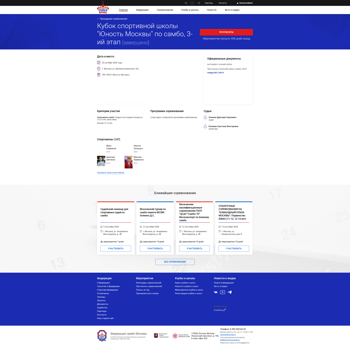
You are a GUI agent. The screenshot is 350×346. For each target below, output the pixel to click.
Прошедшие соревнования (113, 18)
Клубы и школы (190, 9)
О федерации (103, 283)
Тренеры (101, 297)
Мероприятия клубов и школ (189, 290)
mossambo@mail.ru (228, 335)
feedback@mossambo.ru (230, 340)
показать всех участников (110, 172)
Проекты (101, 300)
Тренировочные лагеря (147, 293)
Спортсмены (103, 293)
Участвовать (115, 248)
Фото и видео (232, 9)
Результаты (226, 32)
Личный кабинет (246, 3)
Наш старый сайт (105, 318)
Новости (211, 9)
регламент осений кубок (219, 64)
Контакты (223, 3)
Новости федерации (224, 283)
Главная (123, 9)
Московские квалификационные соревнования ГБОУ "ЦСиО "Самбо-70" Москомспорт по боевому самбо (194, 212)
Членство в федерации (108, 286)
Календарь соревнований (148, 283)
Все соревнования (175, 261)
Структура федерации (107, 290)
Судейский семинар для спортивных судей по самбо (114, 212)
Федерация (142, 9)
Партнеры (209, 3)
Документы (102, 304)
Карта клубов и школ (185, 283)
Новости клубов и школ (186, 286)
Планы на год (142, 290)
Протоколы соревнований (149, 286)
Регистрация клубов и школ (188, 293)
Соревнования (165, 9)
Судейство (102, 307)
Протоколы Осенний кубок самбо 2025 (227, 69)
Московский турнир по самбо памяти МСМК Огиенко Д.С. (153, 212)
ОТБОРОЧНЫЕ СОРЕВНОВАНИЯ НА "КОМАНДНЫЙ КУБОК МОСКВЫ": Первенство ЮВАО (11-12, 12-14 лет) (232, 212)
